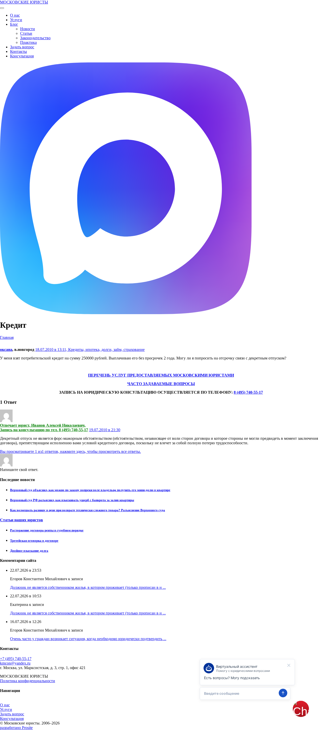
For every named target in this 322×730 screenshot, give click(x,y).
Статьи (26, 33)
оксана (6, 349)
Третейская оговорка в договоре (34, 540)
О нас (15, 15)
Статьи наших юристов (21, 520)
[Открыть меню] (2, 8)
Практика (28, 42)
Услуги (16, 20)
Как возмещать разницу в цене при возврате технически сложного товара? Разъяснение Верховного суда (87, 510)
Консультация (22, 56)
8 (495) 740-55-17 (248, 392)
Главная (7, 337)
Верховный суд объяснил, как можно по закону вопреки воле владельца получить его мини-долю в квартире (90, 490)
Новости (27, 29)
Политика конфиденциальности (27, 681)
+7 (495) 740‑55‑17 (15, 658)
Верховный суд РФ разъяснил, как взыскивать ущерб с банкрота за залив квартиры (72, 500)
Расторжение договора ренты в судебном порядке (47, 530)
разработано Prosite (16, 727)
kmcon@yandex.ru (15, 663)
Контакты (18, 51)
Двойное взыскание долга (29, 551)
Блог (14, 24)
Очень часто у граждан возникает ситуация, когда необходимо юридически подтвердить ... (88, 639)
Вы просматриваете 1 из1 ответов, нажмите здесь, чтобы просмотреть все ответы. (70, 451)
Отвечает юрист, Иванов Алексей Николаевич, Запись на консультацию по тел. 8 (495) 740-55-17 (44, 427)
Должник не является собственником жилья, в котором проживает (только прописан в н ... (88, 587)
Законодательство (35, 38)
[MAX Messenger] (126, 313)
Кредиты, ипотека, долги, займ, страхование (106, 349)
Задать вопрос (22, 47)
